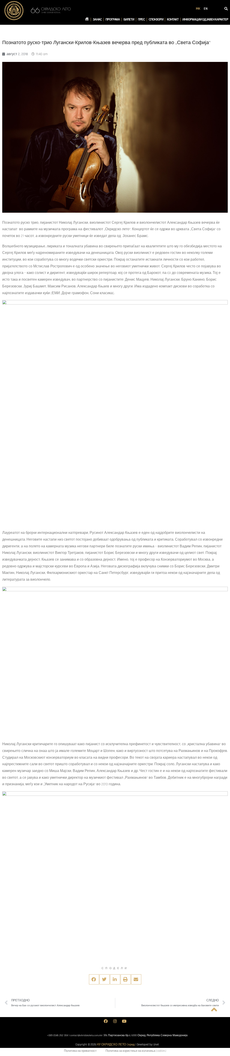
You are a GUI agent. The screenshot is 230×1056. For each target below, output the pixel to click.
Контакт (172, 19)
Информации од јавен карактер (205, 19)
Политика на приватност (80, 1051)
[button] (94, 979)
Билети (129, 19)
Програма (113, 19)
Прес (141, 19)
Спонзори (156, 19)
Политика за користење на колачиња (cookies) (136, 1051)
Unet (156, 1044)
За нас (97, 19)
